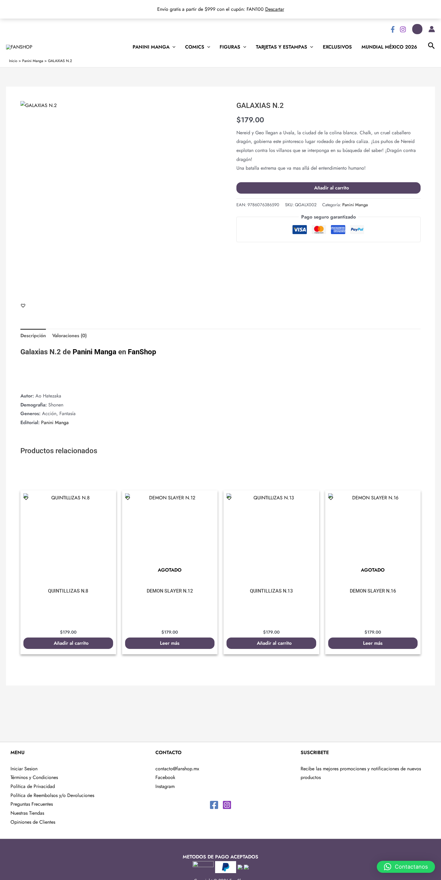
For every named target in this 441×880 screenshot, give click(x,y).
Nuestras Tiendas (27, 813)
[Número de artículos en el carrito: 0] (417, 29)
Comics (194, 47)
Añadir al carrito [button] (71, 643)
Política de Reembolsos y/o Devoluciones (52, 795)
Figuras (230, 47)
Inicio (13, 61)
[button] (23, 305)
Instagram (165, 786)
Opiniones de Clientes (32, 822)
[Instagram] (403, 29)
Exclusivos (337, 47)
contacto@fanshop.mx (177, 768)
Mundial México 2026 (389, 47)
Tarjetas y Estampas (281, 47)
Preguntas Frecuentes (31, 804)
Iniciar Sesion (24, 768)
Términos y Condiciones (34, 777)
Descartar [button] (274, 9)
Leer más (169, 643)
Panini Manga (151, 47)
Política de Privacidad (32, 786)
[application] (173, 47)
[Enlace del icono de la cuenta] (431, 29)
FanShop (142, 352)
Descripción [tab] (33, 335)
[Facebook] (392, 29)
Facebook (165, 777)
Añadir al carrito (331, 187)
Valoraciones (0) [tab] (69, 335)
